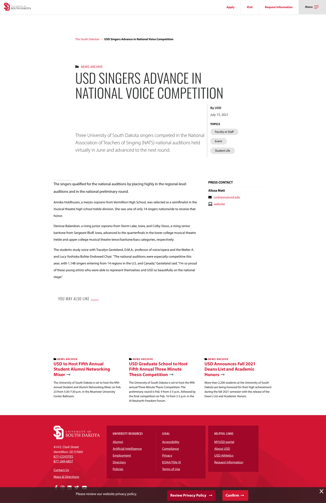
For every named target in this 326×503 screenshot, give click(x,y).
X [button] (321, 491)
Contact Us (61, 470)
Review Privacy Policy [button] (188, 495)
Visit (250, 7)
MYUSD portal (224, 442)
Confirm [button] (232, 495)
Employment (122, 455)
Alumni (118, 442)
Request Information (279, 7)
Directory (119, 462)
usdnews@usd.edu (227, 197)
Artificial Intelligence (127, 448)
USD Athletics (224, 455)
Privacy (167, 455)
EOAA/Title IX (171, 462)
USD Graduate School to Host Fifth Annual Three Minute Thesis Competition (158, 369)
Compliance (170, 448)
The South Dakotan (87, 39)
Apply (231, 7)
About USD (222, 448)
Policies (118, 469)
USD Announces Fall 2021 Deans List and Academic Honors (230, 369)
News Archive (92, 67)
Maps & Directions (66, 477)
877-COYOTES (63, 456)
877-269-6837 (63, 461)
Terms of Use (171, 469)
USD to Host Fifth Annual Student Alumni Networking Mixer (82, 369)
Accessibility (170, 442)
